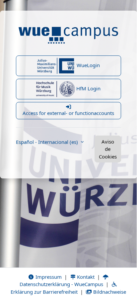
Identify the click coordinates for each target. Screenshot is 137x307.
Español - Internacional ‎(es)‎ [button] (47, 142)
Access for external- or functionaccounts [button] (68, 113)
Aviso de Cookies (108, 149)
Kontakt (85, 276)
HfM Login (88, 88)
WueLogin (87, 65)
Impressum (48, 276)
